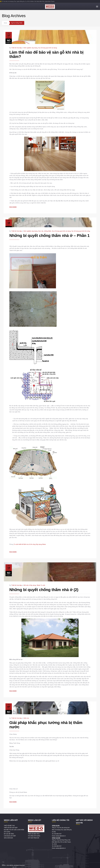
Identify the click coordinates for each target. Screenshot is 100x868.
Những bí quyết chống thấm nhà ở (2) (43, 590)
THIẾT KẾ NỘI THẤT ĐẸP (10, 827)
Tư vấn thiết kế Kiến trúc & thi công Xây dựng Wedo (30, 544)
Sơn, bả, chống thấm (44, 231)
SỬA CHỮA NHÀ (8, 838)
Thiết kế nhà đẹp (16, 48)
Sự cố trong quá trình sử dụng (47, 48)
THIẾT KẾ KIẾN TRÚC (34, 834)
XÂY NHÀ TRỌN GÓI (33, 838)
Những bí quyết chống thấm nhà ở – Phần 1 (49, 235)
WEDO (11, 865)
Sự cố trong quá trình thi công (80, 231)
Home (5, 23)
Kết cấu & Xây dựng (30, 585)
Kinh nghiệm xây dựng (31, 48)
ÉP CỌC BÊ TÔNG (9, 834)
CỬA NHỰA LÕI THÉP (10, 836)
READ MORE (13, 207)
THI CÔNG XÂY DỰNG (34, 836)
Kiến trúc (26, 718)
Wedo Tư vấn (41, 585)
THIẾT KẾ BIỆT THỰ (9, 825)
